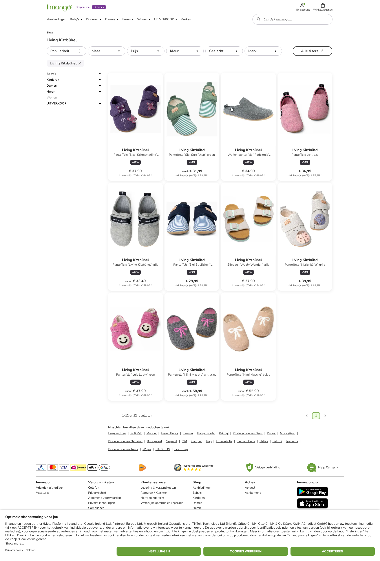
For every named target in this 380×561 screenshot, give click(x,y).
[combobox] (292, 19)
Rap (209, 441)
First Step (181, 449)
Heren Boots (169, 433)
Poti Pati (136, 433)
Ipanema (292, 441)
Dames (52, 86)
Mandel (151, 433)
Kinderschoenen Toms (123, 449)
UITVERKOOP (56, 103)
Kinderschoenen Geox (248, 433)
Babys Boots (206, 433)
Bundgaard (154, 441)
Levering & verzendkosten (158, 488)
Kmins (271, 433)
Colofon (93, 488)
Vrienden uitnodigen (50, 488)
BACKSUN (162, 449)
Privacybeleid (97, 493)
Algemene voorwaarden (104, 498)
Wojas (146, 449)
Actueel (250, 488)
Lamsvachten (117, 433)
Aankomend (253, 493)
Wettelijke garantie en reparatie (162, 503)
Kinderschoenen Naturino (125, 441)
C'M (184, 441)
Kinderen (53, 80)
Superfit (171, 441)
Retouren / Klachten (154, 493)
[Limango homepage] (59, 7)
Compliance (96, 508)
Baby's (51, 74)
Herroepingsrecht (152, 498)
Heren (51, 92)
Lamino (188, 433)
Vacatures (42, 493)
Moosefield (287, 433)
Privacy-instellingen (101, 503)
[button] (322, 7)
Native (263, 441)
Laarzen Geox (246, 441)
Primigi (223, 433)
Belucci (277, 441)
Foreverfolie (224, 441)
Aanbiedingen (202, 488)
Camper (196, 441)
